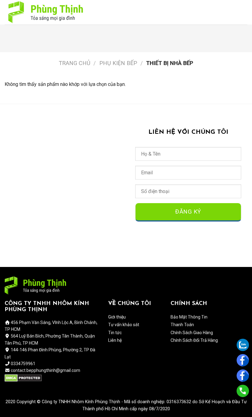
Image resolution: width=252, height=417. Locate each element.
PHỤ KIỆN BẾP (118, 63)
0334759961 (22, 363)
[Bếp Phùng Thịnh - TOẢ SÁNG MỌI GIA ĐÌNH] (45, 12)
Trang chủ (74, 63)
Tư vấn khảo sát (123, 324)
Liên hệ (115, 340)
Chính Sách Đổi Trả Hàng (194, 340)
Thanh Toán (182, 324)
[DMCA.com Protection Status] (23, 378)
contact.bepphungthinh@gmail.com (45, 370)
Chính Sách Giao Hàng (192, 332)
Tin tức (115, 332)
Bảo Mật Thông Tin (189, 317)
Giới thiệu (117, 317)
